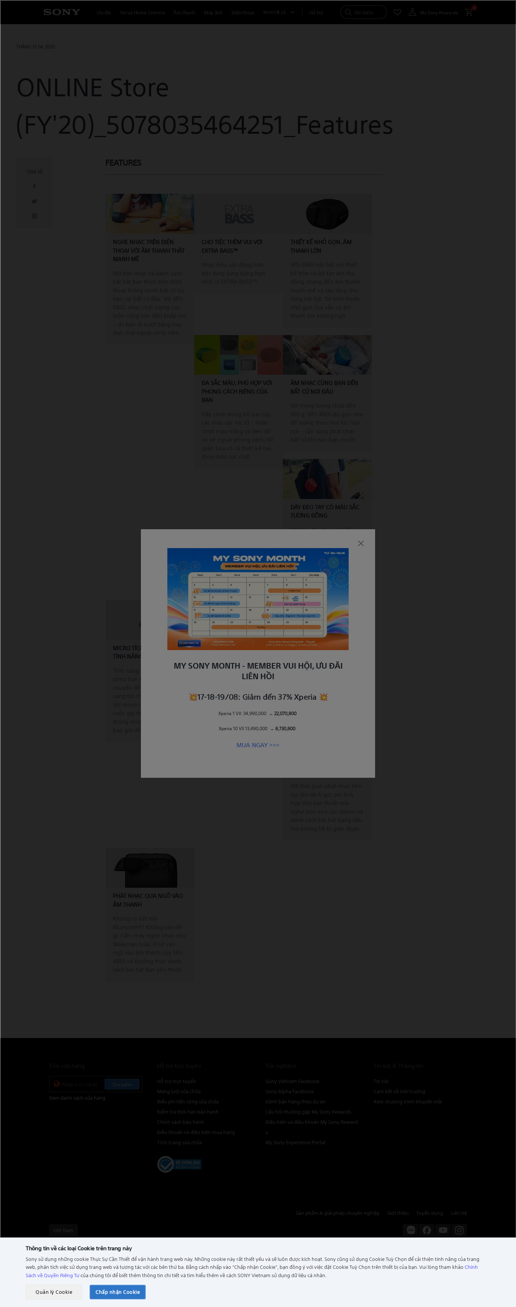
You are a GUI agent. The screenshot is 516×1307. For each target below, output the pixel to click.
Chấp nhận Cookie (118, 1291)
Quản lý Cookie (54, 1291)
